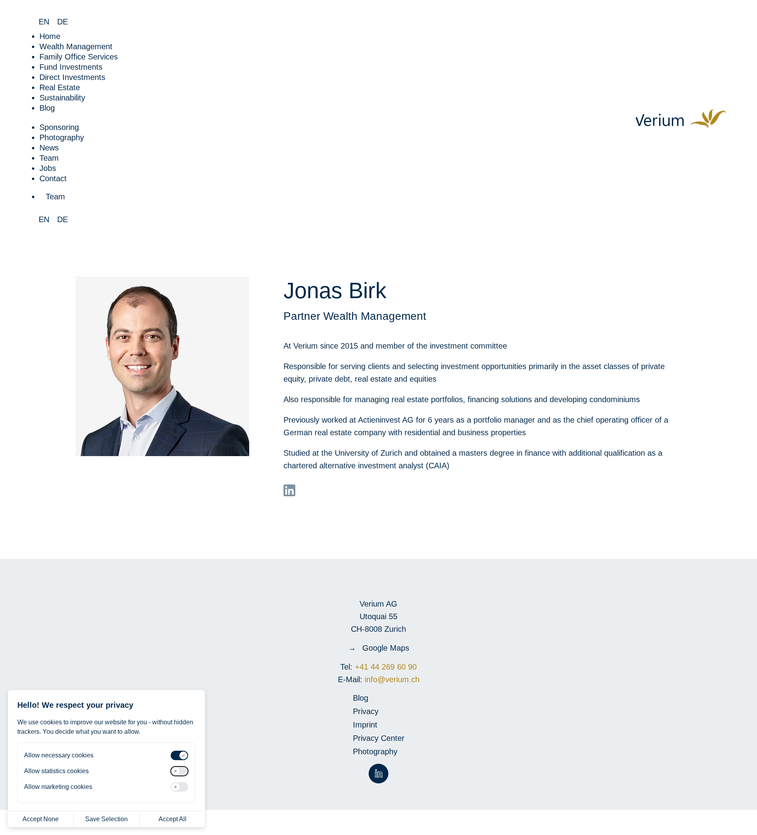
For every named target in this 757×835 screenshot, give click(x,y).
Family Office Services (78, 56)
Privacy (365, 712)
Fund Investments (71, 67)
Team (49, 158)
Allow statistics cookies (56, 771)
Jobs (47, 168)
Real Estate (59, 87)
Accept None (40, 819)
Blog (47, 108)
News (49, 147)
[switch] (179, 755)
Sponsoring (59, 127)
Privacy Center (379, 738)
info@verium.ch (391, 679)
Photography (61, 137)
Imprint (365, 725)
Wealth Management (75, 46)
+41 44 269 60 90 (386, 666)
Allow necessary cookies (58, 755)
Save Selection (106, 819)
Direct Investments (72, 77)
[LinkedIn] (289, 490)
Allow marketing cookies (58, 786)
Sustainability (62, 97)
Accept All (172, 819)
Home (49, 36)
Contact (53, 178)
